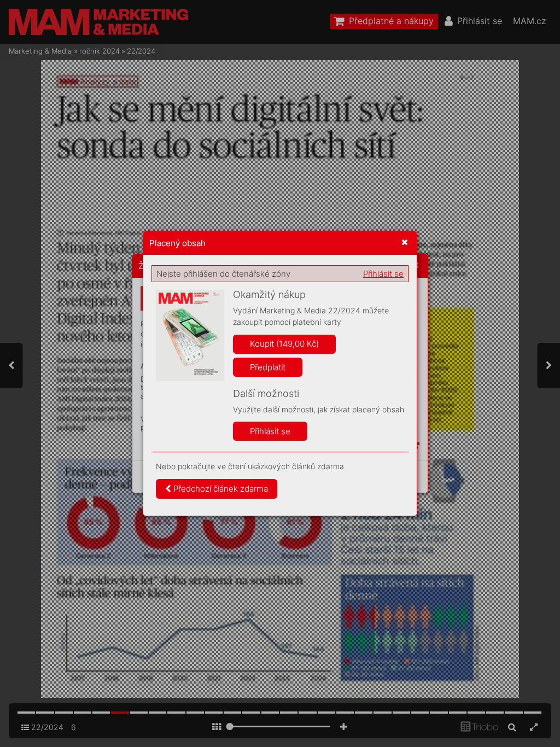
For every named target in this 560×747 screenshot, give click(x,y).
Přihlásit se (383, 274)
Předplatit (267, 367)
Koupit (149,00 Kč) (284, 344)
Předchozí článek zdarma (219, 488)
